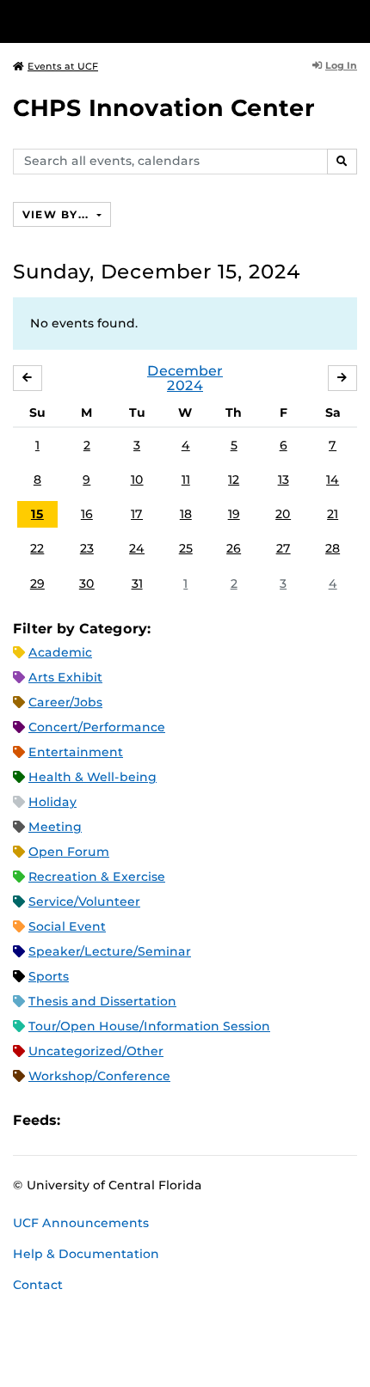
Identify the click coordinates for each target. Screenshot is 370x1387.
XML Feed (170, 1120)
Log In (341, 65)
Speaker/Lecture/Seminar (109, 951)
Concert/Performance (96, 727)
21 (332, 514)
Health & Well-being (92, 777)
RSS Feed (141, 1120)
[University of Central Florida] (130, 21)
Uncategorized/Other (95, 1051)
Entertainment (75, 752)
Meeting (55, 826)
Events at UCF (63, 66)
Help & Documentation (86, 1254)
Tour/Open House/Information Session (149, 1026)
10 (137, 479)
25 (186, 548)
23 (87, 548)
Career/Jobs (65, 702)
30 (87, 583)
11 (186, 479)
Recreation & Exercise (96, 876)
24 (137, 548)
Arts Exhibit (65, 677)
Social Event (67, 926)
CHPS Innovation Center (164, 108)
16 (87, 514)
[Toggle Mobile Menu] (353, 20)
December (185, 371)
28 (332, 548)
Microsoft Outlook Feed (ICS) (111, 1120)
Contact (38, 1284)
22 (37, 548)
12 (233, 479)
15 (37, 514)
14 (332, 479)
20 (283, 514)
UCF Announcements (81, 1223)
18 (186, 514)
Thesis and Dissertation (102, 1001)
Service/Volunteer (84, 901)
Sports (48, 976)
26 (233, 548)
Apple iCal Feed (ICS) (82, 1120)
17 (137, 514)
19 (234, 514)
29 (37, 583)
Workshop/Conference (99, 1076)
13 (283, 479)
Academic (60, 652)
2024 (185, 385)
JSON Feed (199, 1120)
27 (283, 548)
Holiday (52, 802)
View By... (57, 214)
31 (137, 583)
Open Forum (68, 851)
